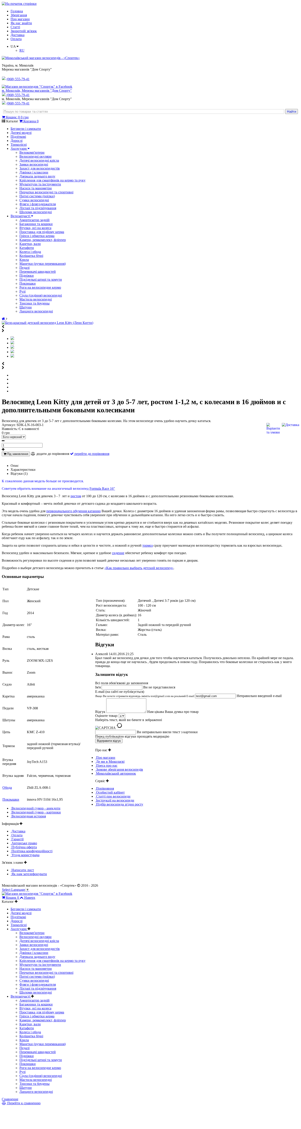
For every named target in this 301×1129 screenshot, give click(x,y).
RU (21, 50)
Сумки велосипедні (34, 200)
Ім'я (98, 687)
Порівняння (104, 788)
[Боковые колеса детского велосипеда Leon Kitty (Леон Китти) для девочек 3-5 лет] (12, 347)
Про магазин (20, 19)
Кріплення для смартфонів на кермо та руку (52, 180)
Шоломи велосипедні (35, 212)
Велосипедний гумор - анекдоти (35, 808)
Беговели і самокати (26, 129)
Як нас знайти (21, 23)
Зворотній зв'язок (24, 31)
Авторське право (24, 843)
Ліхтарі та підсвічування (37, 208)
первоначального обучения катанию (73, 511)
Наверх (29, 897)
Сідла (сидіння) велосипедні (40, 295)
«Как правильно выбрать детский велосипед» (138, 568)
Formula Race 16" (102, 488)
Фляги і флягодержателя (37, 204)
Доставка (17, 35)
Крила (24, 260)
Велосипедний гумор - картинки (36, 812)
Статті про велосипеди (112, 796)
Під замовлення (17, 454)
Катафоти (26, 248)
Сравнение (10, 1099)
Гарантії (17, 839)
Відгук (100, 712)
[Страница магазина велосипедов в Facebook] (37, 86)
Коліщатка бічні (31, 256)
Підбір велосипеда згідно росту (119, 804)
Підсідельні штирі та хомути (40, 279)
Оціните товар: (106, 716)
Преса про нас (106, 765)
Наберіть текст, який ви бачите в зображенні (128, 720)
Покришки (27, 283)
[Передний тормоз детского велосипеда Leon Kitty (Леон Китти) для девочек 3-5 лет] (12, 352)
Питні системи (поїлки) (37, 196)
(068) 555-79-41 (18, 95)
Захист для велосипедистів (39, 168)
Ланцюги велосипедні (36, 311)
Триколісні (19, 144)
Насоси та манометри (35, 188)
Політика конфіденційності (31, 851)
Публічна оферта (24, 847)
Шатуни (25, 307)
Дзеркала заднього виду (37, 176)
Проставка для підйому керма (41, 232)
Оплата (16, 39)
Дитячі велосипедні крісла (39, 160)
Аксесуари (19, 148)
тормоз (147, 545)
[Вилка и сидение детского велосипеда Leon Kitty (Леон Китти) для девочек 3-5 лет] (12, 343)
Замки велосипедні (33, 164)
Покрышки (10, 799)
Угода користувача (25, 855)
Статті (15, 27)
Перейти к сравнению (23, 1103)
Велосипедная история (28, 816)
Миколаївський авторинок (115, 773)
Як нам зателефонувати (29, 874)
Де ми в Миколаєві (109, 761)
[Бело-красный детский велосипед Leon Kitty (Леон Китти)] (47, 323)
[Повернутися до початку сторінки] (19, 4)
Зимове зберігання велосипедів (119, 769)
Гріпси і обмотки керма (36, 236)
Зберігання (19, 15)
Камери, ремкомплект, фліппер (42, 240)
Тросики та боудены (34, 303)
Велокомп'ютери (32, 152)
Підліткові (18, 136)
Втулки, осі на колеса (35, 228)
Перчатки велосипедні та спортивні (46, 192)
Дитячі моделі (21, 133)
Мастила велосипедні (35, 299)
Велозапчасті (21, 216)
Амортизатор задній (34, 220)
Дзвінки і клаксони (33, 172)
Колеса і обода (30, 252)
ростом (76, 496)
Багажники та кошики (36, 224)
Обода (7, 787)
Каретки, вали (30, 244)
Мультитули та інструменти (40, 184)
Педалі (24, 267)
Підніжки (26, 275)
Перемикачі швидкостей (37, 271)
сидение (118, 553)
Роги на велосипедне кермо (40, 287)
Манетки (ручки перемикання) (42, 263)
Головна (17, 11)
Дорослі (16, 140)
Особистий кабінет (110, 792)
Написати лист (22, 870)
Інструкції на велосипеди (114, 800)
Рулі (22, 291)
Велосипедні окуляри (35, 156)
